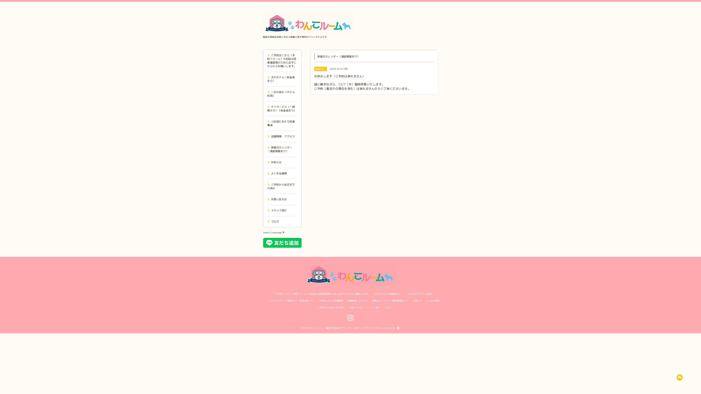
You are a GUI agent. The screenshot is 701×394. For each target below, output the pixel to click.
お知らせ (276, 162)
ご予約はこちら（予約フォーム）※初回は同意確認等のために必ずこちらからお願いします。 (281, 60)
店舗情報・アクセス (283, 136)
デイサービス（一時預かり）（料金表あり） (281, 108)
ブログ (275, 221)
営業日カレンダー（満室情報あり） (279, 149)
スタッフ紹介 (279, 210)
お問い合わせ (279, 199)
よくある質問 (279, 173)
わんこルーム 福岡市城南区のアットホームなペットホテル (340, 327)
